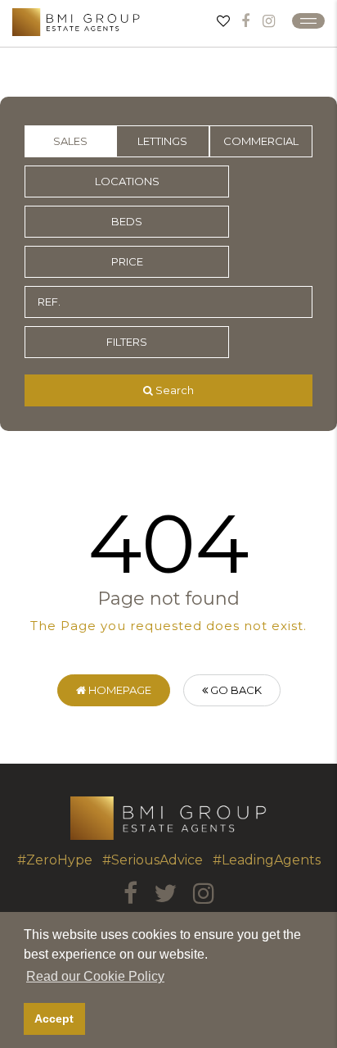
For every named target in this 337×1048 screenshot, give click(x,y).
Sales (70, 140)
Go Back (235, 689)
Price (127, 261)
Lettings (162, 140)
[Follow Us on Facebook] (245, 21)
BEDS (126, 221)
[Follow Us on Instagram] (269, 21)
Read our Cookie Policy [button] (95, 976)
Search (173, 390)
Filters (126, 341)
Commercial (261, 140)
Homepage (118, 689)
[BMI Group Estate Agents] (76, 22)
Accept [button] (54, 1018)
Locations (127, 181)
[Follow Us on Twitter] (165, 893)
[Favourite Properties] (223, 20)
